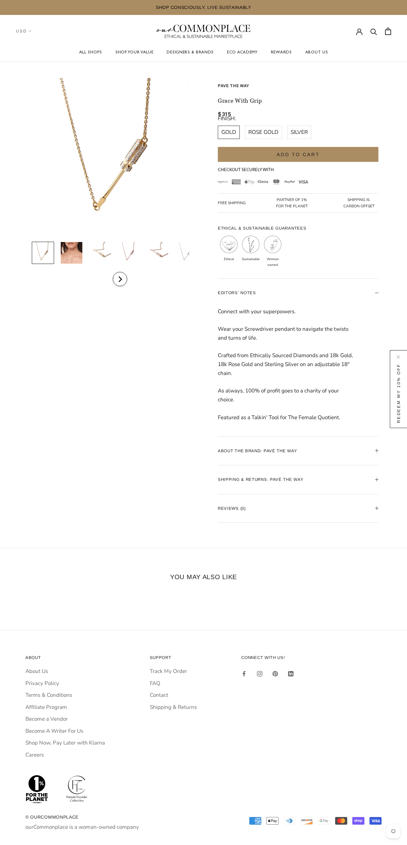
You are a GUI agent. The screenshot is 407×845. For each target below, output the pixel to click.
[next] (120, 279)
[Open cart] (388, 31)
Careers (34, 754)
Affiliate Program (46, 707)
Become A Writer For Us (54, 731)
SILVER (299, 132)
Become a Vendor (46, 719)
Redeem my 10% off (398, 393)
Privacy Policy (42, 683)
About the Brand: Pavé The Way (257, 450)
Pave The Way (233, 86)
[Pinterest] (275, 673)
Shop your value (134, 53)
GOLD (228, 132)
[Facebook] (244, 673)
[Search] (373, 31)
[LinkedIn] (290, 673)
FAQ (155, 683)
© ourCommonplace (52, 817)
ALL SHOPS (90, 53)
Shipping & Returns (173, 707)
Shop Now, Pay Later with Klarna (65, 742)
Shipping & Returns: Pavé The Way (260, 479)
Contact (159, 695)
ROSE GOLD (263, 132)
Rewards (281, 53)
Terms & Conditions (48, 695)
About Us (316, 53)
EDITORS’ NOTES (237, 292)
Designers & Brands (190, 53)
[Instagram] (259, 673)
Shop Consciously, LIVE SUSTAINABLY (203, 7)
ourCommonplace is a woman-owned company (82, 827)
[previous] (102, 279)
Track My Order (168, 671)
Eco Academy (242, 53)
